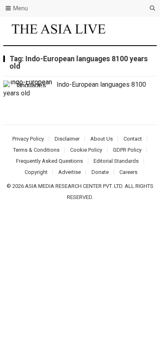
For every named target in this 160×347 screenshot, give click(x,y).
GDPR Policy (127, 150)
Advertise (69, 172)
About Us (101, 139)
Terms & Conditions (36, 150)
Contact (132, 139)
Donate (100, 172)
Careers (128, 172)
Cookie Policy (86, 150)
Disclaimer (67, 139)
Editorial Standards (116, 161)
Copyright (36, 172)
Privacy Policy (28, 139)
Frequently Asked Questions (49, 161)
